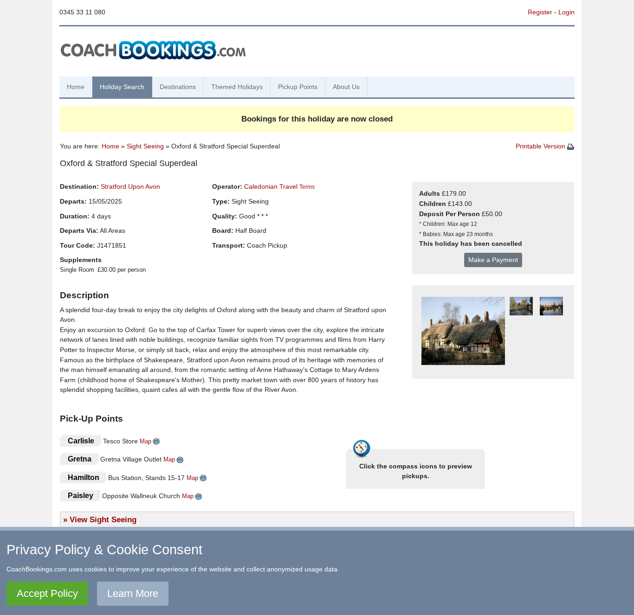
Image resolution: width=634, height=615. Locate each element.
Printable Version (541, 146)
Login (566, 12)
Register (540, 12)
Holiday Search (122, 86)
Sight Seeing (145, 146)
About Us (346, 86)
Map (145, 441)
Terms (307, 187)
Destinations (178, 86)
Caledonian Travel (271, 186)
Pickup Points (297, 86)
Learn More (132, 593)
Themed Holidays (237, 86)
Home (75, 86)
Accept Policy (47, 593)
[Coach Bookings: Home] (153, 48)
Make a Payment (493, 259)
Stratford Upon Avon (130, 186)
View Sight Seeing (103, 519)
